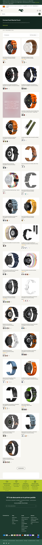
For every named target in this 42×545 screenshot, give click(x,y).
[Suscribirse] (35, 506)
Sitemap (37, 540)
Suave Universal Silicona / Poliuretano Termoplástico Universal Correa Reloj (9, 58)
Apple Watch (14, 517)
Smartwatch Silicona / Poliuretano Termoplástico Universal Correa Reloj (9, 164)
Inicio (4, 30)
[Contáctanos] (37, 10)
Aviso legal (25, 540)
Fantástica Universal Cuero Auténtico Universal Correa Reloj (8, 459)
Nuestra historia (34, 517)
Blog (31, 523)
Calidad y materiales (34, 519)
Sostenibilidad (33, 520)
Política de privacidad (11, 540)
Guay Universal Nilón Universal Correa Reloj (28, 270)
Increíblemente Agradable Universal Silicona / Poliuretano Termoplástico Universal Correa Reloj (29, 85)
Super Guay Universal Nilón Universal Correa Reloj (11, 242)
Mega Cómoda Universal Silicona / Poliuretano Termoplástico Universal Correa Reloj (29, 432)
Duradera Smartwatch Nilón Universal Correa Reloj (29, 137)
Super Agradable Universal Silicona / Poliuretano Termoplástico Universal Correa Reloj (11, 405)
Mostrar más (5, 25)
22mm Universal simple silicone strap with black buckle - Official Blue (9, 378)
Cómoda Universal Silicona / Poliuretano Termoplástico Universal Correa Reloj (9, 138)
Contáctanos (23, 530)
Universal (13, 523)
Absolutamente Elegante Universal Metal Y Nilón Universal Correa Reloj (27, 58)
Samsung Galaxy (15, 520)
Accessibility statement (31, 540)
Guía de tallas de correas (24, 520)
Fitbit (13, 522)
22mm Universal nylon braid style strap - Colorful (11, 190)
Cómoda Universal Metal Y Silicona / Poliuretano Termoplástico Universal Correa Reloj (29, 325)
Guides (22, 525)
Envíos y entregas (24, 526)
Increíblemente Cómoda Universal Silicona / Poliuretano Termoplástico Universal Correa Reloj (11, 85)
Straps (6, 540)
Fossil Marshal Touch (10, 30)
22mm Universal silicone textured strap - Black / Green (26, 405)
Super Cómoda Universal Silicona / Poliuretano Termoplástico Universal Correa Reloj (10, 271)
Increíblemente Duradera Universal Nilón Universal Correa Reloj (8, 432)
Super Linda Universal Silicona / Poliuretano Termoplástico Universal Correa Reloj (10, 217)
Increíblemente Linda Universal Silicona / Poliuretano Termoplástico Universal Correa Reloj (29, 243)
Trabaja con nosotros (35, 522)
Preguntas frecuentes (25, 517)
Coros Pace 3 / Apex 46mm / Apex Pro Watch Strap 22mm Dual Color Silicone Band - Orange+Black (30, 111)
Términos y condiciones (19, 540)
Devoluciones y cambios (24, 529)
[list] (21, 6)
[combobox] (21, 14)
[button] (2, 10)
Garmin (13, 519)
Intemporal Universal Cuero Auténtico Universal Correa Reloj (8, 351)
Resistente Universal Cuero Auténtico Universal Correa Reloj (8, 325)
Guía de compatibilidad (24, 523)
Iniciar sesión (37, 2)
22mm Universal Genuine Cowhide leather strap (29, 163)
